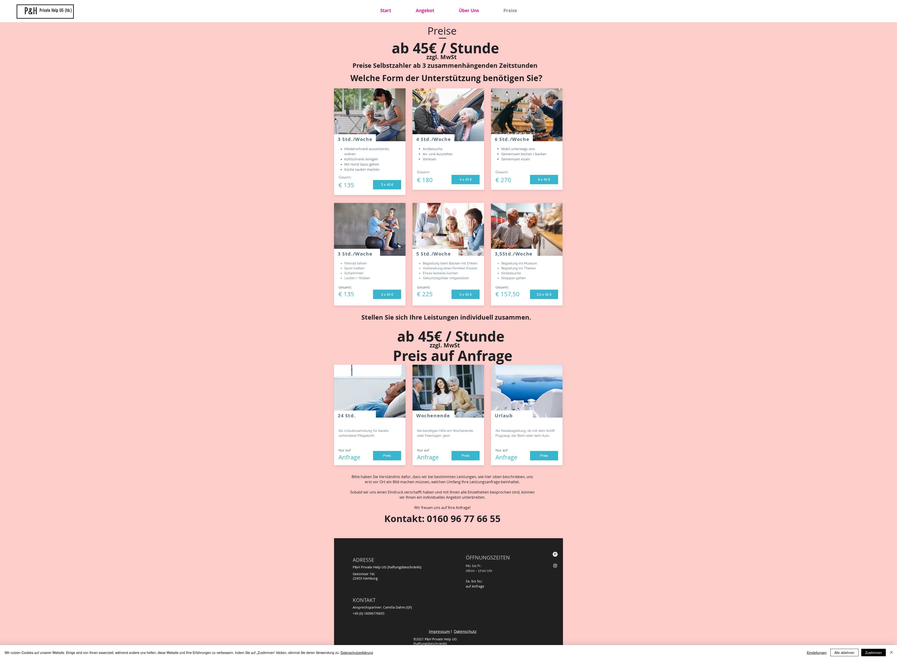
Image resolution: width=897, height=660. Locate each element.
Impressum (439, 631)
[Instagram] (555, 565)
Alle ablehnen (844, 652)
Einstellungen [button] (817, 652)
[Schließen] (891, 652)
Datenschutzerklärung (357, 652)
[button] (387, 184)
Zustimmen (873, 652)
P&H (30, 11)
